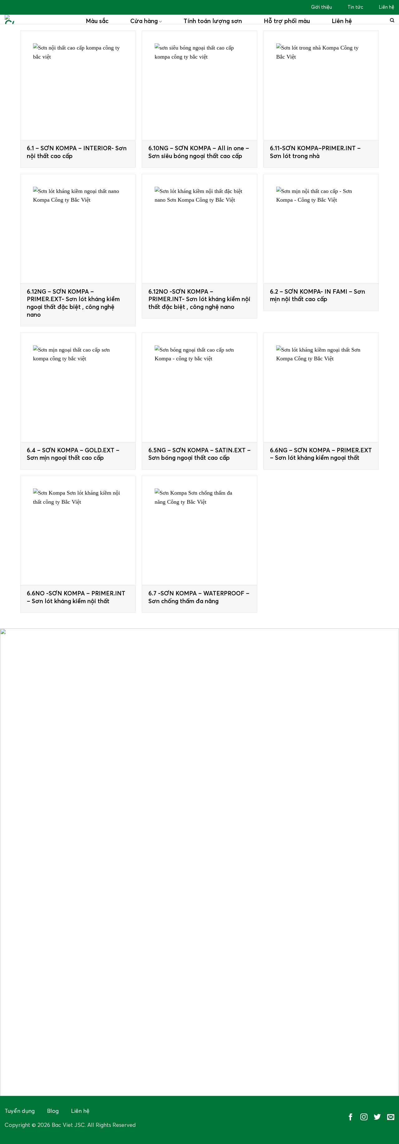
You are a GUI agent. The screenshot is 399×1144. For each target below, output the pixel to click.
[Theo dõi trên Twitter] (377, 1117)
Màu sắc (97, 21)
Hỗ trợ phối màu (287, 21)
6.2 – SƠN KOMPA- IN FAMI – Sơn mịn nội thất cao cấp (317, 296)
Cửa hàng (144, 21)
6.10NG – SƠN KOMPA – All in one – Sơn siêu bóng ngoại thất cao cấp (198, 152)
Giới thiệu (321, 7)
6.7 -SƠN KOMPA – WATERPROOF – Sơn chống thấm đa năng (198, 597)
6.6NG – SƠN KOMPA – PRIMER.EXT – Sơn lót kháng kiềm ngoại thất (321, 454)
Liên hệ (386, 7)
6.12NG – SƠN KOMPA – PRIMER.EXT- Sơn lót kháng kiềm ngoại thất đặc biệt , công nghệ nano (73, 303)
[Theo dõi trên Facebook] (350, 1117)
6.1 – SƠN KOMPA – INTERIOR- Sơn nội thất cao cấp (77, 152)
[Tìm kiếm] (392, 20)
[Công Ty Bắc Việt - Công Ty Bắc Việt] (40, 19)
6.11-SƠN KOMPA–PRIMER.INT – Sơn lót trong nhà (315, 152)
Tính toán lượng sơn (213, 21)
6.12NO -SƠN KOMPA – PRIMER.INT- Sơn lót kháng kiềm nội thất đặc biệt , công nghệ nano (199, 299)
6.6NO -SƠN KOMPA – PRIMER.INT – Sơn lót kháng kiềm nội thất (76, 597)
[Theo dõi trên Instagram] (364, 1117)
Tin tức (355, 7)
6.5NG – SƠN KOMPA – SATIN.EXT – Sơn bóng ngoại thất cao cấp (199, 454)
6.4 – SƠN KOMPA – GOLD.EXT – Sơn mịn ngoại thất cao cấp (73, 454)
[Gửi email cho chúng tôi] (390, 1117)
